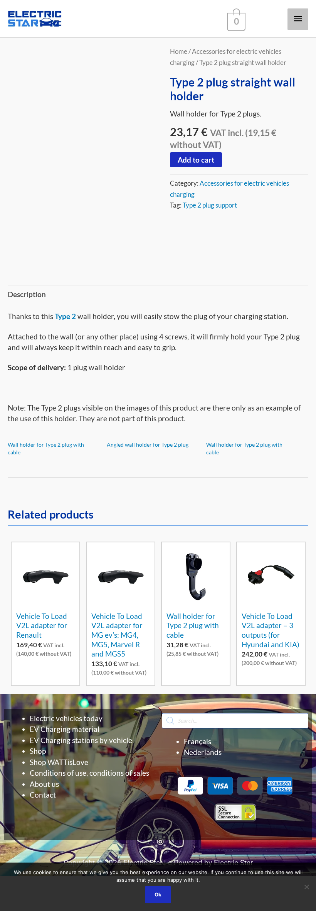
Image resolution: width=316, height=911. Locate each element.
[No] (306, 887)
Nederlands (203, 752)
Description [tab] (27, 294)
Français (197, 741)
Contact (43, 794)
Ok (158, 894)
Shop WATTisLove (59, 762)
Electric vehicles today (66, 718)
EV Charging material (64, 729)
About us (44, 784)
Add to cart (196, 159)
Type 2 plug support (210, 205)
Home (178, 51)
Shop (38, 750)
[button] (158, 833)
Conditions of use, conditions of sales (89, 772)
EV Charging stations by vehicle (81, 740)
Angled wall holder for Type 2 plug (147, 444)
